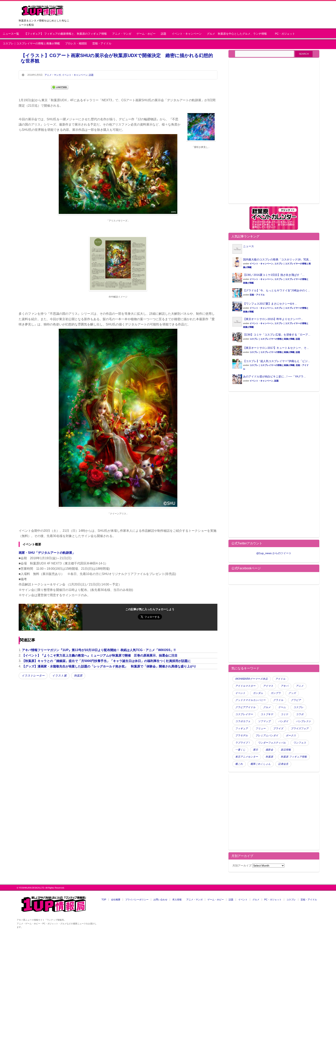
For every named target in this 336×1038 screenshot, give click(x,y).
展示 (255, 749)
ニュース (248, 246)
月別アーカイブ (241, 865)
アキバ (284, 686)
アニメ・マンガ (121, 33)
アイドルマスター (245, 686)
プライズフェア (300, 728)
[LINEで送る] (59, 87)
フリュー (261, 728)
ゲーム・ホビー (146, 33)
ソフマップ (264, 721)
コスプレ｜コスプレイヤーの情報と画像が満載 (31, 43)
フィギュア (241, 728)
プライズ (278, 728)
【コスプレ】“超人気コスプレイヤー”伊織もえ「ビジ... (276, 361)
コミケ (284, 714)
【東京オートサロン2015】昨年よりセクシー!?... (273, 319)
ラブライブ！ (242, 742)
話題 (163, 33)
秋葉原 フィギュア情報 (294, 756)
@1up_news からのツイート (273, 553)
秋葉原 (78, 675)
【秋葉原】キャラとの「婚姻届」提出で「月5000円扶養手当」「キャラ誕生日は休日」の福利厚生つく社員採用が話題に (106, 661)
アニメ (300, 686)
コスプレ (298, 707)
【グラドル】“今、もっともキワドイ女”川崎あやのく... (276, 290)
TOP (104, 899)
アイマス (268, 686)
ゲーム (282, 707)
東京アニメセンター (246, 756)
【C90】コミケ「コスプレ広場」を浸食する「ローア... (276, 334)
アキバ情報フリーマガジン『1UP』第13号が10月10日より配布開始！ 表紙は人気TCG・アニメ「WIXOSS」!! (99, 650)
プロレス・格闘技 (76, 43)
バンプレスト (303, 721)
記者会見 (283, 764)
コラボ (300, 714)
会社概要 (115, 899)
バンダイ (283, 721)
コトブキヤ (267, 714)
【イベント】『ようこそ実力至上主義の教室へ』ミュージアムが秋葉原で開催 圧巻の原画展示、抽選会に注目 (100, 655)
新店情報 (286, 749)
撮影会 (269, 749)
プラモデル (241, 735)
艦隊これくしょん (260, 764)
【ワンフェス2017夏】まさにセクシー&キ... (270, 303)
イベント (240, 693)
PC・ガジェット (285, 33)
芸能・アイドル (101, 43)
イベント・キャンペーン (187, 33)
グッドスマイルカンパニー (250, 700)
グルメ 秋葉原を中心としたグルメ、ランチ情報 (238, 33)
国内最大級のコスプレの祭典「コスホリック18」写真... (277, 259)
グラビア (296, 700)
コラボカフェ (242, 721)
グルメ (267, 707)
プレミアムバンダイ (267, 735)
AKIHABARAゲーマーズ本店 (251, 679)
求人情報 (177, 899)
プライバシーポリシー (137, 899)
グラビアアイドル (245, 707)
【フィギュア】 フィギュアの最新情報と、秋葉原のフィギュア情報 (65, 33)
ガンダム (258, 693)
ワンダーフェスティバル (272, 742)
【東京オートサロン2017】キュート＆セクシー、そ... (276, 347)
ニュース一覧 (11, 33)
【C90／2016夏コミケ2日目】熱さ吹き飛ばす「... (273, 274)
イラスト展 (59, 675)
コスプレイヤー (244, 714)
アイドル (280, 679)
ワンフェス (299, 742)
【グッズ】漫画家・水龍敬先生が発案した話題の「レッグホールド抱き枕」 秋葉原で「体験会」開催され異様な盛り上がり (109, 666)
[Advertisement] (265, 134)
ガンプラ (276, 693)
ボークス (291, 735)
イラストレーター (33, 675)
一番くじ (240, 749)
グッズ (292, 693)
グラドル (278, 700)
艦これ (239, 764)
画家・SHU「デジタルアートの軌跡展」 (47, 552)
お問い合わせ (160, 899)
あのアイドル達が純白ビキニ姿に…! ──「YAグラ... (274, 376)
